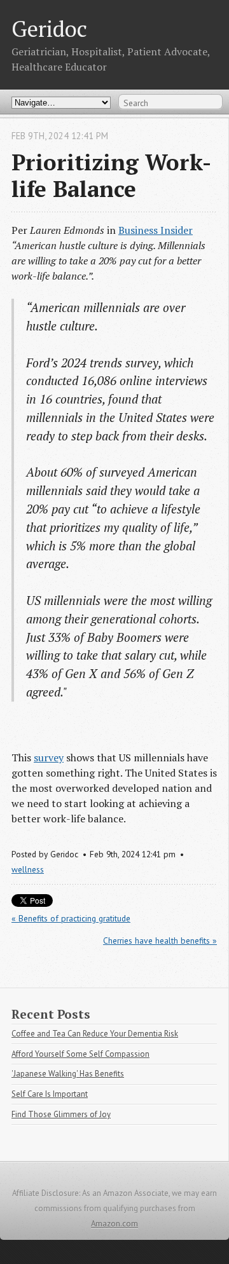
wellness (27, 869)
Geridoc (49, 28)
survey (49, 758)
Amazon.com (114, 1223)
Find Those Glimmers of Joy (61, 1114)
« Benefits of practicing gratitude (70, 918)
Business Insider (155, 230)
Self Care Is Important (49, 1094)
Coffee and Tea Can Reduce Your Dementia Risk (94, 1033)
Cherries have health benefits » (160, 940)
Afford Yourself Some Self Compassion (80, 1054)
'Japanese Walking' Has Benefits (67, 1073)
